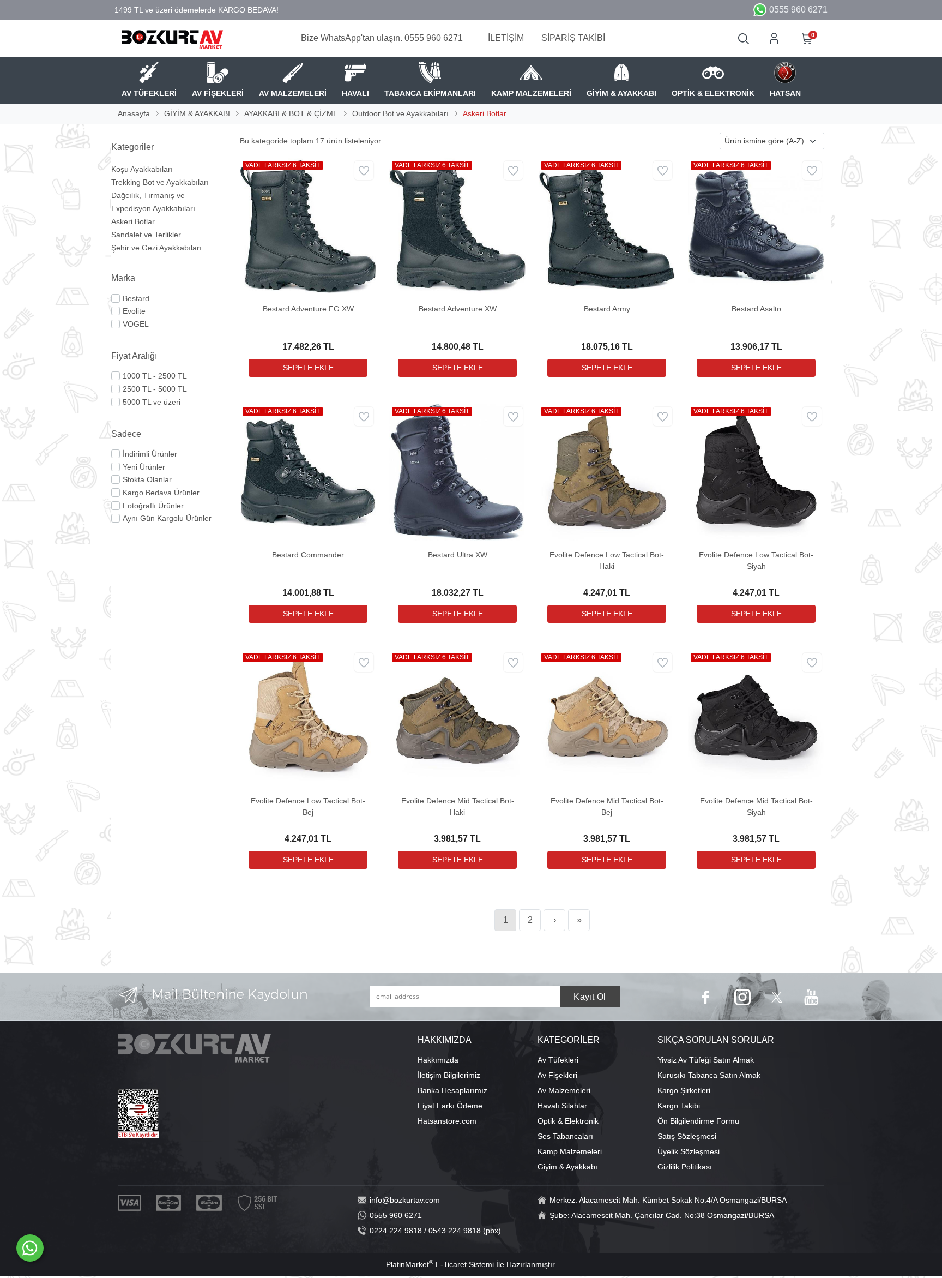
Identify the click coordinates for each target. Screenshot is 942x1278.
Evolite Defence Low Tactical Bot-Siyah (756, 560)
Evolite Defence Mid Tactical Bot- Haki (457, 806)
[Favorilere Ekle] (363, 170)
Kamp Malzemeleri (570, 1151)
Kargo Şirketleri (683, 1090)
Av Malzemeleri (564, 1090)
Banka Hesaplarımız (452, 1090)
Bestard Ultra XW (457, 554)
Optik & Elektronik (568, 1121)
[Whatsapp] (30, 1248)
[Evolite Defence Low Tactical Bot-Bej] (308, 717)
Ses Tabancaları (565, 1136)
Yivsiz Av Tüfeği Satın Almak (705, 1059)
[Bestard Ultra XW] (457, 471)
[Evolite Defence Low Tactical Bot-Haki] (607, 471)
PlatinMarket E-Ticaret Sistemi (440, 1264)
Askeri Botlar (133, 221)
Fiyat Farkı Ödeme (450, 1105)
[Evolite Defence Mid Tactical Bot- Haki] (457, 717)
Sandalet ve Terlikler (146, 234)
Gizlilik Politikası (684, 1166)
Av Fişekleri (557, 1075)
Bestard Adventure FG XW (308, 308)
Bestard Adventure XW (458, 308)
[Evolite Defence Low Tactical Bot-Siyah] (756, 471)
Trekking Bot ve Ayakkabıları (160, 182)
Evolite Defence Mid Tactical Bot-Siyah (756, 806)
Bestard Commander (308, 554)
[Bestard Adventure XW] (457, 225)
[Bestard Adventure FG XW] (308, 225)
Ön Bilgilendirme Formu (698, 1121)
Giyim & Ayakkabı (567, 1166)
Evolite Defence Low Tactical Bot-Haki (607, 560)
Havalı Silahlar (562, 1105)
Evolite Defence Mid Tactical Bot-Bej (607, 806)
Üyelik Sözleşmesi (688, 1151)
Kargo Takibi (678, 1105)
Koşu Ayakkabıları (142, 169)
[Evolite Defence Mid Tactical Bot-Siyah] (756, 717)
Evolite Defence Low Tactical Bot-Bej (308, 806)
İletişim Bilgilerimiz (449, 1075)
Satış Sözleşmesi (686, 1136)
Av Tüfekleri (558, 1059)
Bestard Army (607, 308)
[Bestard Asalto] (756, 225)
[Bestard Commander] (308, 471)
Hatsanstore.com (447, 1121)
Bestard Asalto (756, 308)
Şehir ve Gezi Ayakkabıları (156, 247)
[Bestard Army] (607, 225)
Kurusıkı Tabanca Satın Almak (708, 1075)
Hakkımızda (438, 1059)
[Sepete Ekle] (308, 368)
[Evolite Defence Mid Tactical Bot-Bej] (607, 717)
